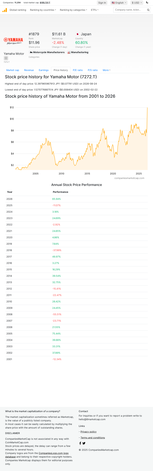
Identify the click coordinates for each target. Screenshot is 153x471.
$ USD (136, 2)
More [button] (106, 70)
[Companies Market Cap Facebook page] (80, 443)
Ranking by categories (72, 9)
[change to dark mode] (147, 3)
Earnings (44, 70)
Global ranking (18, 9)
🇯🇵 (83, 34)
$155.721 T (45, 2)
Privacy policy (89, 431)
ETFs (94, 9)
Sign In (102, 2)
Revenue (29, 70)
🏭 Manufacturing (78, 52)
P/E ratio (78, 70)
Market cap (12, 70)
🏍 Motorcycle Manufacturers (47, 52)
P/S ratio (93, 70)
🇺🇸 (118, 2)
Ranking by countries (42, 9)
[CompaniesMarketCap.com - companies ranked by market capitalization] (4, 10)
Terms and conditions (93, 437)
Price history (61, 70)
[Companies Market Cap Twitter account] (83, 443)
